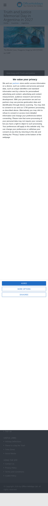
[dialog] (24, 253)
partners (16, 83)
